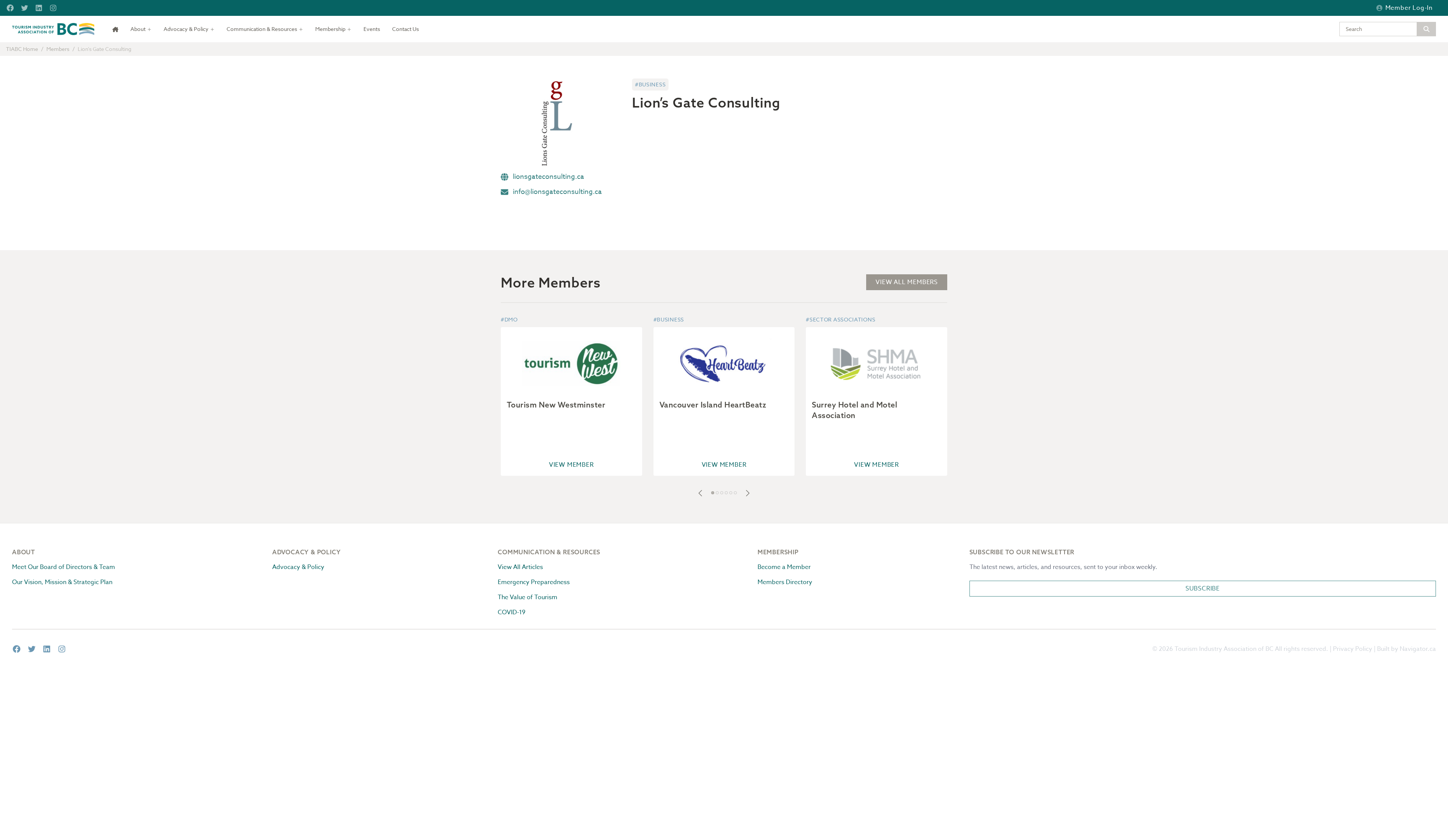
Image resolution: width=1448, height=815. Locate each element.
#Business (650, 84)
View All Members (907, 282)
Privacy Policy (1352, 649)
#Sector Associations (840, 319)
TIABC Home (22, 48)
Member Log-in (1409, 7)
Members (57, 48)
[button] (700, 493)
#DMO (509, 319)
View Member (571, 464)
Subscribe (1203, 588)
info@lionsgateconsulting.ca (557, 192)
